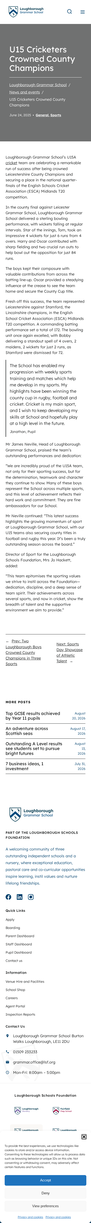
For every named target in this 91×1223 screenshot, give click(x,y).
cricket (11, 162)
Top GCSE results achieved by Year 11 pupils (33, 716)
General (42, 115)
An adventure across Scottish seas (27, 731)
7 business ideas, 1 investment (24, 766)
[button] (84, 1136)
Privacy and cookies (30, 1217)
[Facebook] (8, 897)
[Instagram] (31, 897)
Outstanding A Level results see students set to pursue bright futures (34, 749)
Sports (55, 115)
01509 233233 (25, 1051)
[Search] (69, 12)
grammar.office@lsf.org (34, 1062)
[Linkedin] (19, 897)
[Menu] (82, 12)
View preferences (45, 1206)
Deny (46, 1193)
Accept (45, 1180)
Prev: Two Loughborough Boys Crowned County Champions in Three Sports (24, 652)
